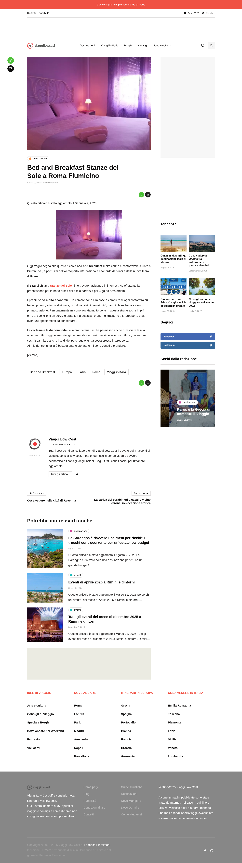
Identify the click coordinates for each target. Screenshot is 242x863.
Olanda (126, 731)
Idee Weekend (162, 45)
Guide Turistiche (131, 787)
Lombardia (175, 756)
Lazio (82, 372)
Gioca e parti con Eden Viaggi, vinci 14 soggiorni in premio (174, 302)
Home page (91, 787)
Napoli (78, 748)
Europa (67, 372)
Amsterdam (82, 739)
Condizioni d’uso (94, 807)
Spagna (126, 714)
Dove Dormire (130, 807)
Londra (79, 714)
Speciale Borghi (38, 722)
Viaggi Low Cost (62, 439)
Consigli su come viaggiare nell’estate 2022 (201, 302)
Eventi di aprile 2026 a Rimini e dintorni (101, 582)
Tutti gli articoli (60, 474)
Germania (128, 756)
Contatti (31, 13)
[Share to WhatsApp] (141, 194)
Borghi (128, 45)
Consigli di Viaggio (40, 714)
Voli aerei (33, 748)
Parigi (78, 722)
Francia (126, 739)
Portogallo (128, 722)
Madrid (79, 731)
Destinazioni (87, 45)
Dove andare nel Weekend (45, 731)
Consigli (143, 45)
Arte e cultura (36, 705)
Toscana (174, 714)
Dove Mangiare (131, 800)
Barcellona (81, 756)
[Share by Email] (148, 194)
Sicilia (172, 739)
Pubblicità (44, 13)
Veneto (173, 748)
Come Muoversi (131, 814)
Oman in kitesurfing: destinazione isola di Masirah (173, 259)
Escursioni (34, 739)
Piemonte (174, 722)
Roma (96, 372)
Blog (86, 794)
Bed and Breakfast (42, 372)
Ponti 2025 (193, 13)
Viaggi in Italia (109, 45)
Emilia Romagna (179, 705)
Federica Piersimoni (97, 845)
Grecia (125, 705)
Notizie (209, 13)
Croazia (126, 748)
